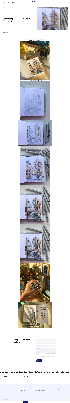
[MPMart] (34, 2)
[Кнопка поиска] (57, 2)
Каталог (4, 2)
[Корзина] (62, 2)
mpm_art (6, 376)
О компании (22, 388)
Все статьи (5, 7)
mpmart (16, 376)
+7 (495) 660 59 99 (62, 389)
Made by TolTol (65, 399)
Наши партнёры (12, 2)
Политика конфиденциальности (40, 391)
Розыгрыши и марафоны (6, 393)
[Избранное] (60, 2)
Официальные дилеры (6, 394)
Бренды (8, 2)
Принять (26, 401)
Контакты (21, 391)
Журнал (4, 390)
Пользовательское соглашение (40, 390)
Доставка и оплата (38, 388)
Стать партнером (22, 390)
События (4, 391)
